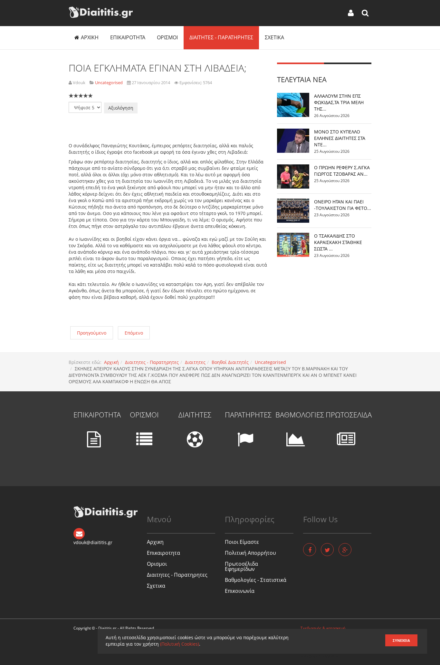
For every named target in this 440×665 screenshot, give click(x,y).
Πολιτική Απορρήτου (250, 552)
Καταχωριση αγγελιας (320, 656)
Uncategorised (270, 362)
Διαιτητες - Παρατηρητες (221, 37)
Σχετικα (274, 37)
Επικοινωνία (239, 590)
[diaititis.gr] (101, 12)
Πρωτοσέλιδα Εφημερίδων (241, 566)
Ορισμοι (167, 37)
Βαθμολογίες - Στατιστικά (255, 579)
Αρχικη (90, 37)
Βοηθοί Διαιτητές (230, 362)
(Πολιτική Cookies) (179, 644)
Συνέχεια (401, 640)
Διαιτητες (195, 362)
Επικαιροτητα (127, 37)
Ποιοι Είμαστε (242, 541)
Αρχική (111, 362)
